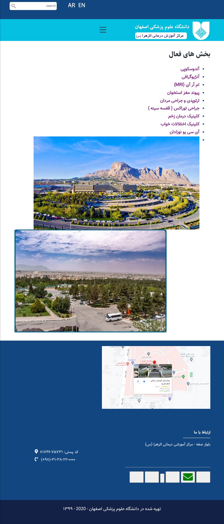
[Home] (169, 30)
